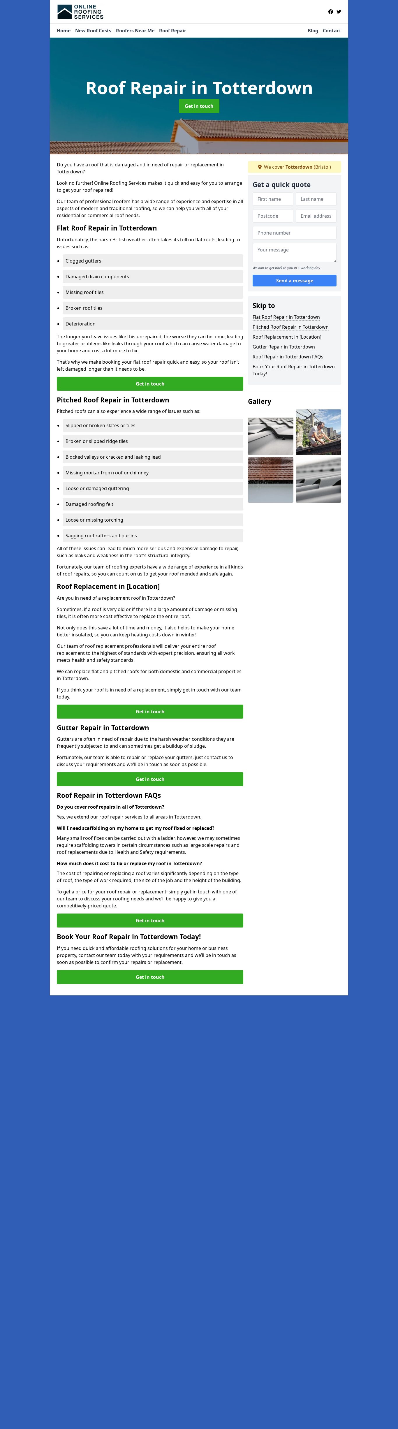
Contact (332, 30)
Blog (313, 30)
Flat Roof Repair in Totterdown (286, 317)
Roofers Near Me (135, 30)
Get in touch (199, 106)
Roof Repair (172, 30)
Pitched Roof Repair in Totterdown (291, 327)
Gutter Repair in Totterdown (284, 347)
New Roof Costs (93, 30)
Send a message (294, 281)
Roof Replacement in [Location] (287, 337)
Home (64, 30)
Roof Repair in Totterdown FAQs (288, 356)
